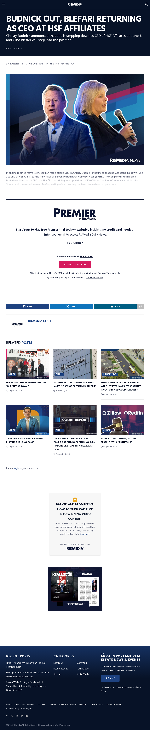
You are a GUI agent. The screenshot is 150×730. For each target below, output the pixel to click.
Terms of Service (106, 273)
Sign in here (86, 257)
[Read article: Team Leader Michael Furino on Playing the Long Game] (27, 420)
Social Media (82, 674)
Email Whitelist (97, 704)
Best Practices (60, 669)
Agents (18, 49)
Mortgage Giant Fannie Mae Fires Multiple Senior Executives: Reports (74, 384)
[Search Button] (146, 4)
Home (9, 49)
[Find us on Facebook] (6, 716)
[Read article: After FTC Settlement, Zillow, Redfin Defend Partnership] (122, 420)
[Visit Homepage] (75, 4)
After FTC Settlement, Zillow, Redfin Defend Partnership (119, 440)
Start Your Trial (75, 265)
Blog (17, 704)
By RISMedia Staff (14, 64)
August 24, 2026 (15, 391)
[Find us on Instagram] (17, 716)
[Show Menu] (3, 4)
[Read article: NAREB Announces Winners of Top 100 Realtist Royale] (27, 364)
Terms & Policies (114, 704)
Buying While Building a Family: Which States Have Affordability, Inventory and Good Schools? (121, 386)
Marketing (81, 663)
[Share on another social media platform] (140, 306)
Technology (82, 669)
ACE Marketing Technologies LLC (20, 708)
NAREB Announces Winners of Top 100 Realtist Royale (26, 384)
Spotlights (58, 663)
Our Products (28, 704)
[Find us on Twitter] (11, 716)
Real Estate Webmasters (59, 725)
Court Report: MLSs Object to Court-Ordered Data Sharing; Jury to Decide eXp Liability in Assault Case (74, 444)
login (16, 468)
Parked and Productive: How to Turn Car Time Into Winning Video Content (75, 512)
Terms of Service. (94, 278)
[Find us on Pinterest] (22, 716)
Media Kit (83, 704)
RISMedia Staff (39, 321)
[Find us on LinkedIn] (27, 716)
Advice (56, 674)
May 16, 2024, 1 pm (34, 64)
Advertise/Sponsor (67, 704)
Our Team (41, 704)
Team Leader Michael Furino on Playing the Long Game (25, 440)
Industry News (110, 374)
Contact (52, 704)
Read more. (85, 534)
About (9, 704)
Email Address (75, 243)
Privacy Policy (86, 273)
